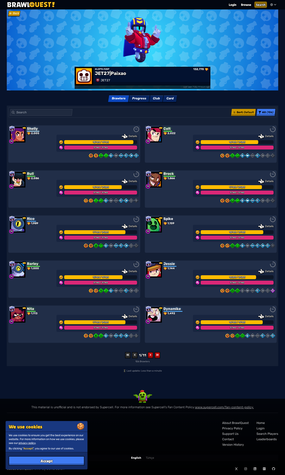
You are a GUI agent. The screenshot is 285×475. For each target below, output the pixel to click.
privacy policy (26, 443)
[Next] (150, 355)
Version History (233, 444)
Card (170, 98)
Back (16, 13)
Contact (228, 439)
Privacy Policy (232, 428)
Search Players (267, 434)
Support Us (230, 434)
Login (232, 4)
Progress (139, 98)
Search (260, 4)
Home (260, 423)
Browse (246, 4)
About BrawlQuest (235, 423)
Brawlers (118, 98)
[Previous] (134, 355)
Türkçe (150, 457)
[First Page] (127, 355)
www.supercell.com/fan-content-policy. (224, 407)
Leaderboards (266, 439)
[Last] (157, 355)
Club (156, 98)
